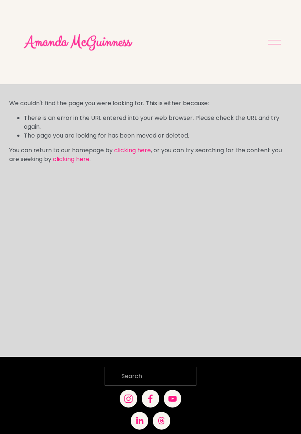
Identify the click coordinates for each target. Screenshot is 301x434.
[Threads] (161, 421)
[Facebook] (150, 399)
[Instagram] (128, 399)
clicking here (132, 150)
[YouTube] (172, 399)
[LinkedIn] (139, 421)
